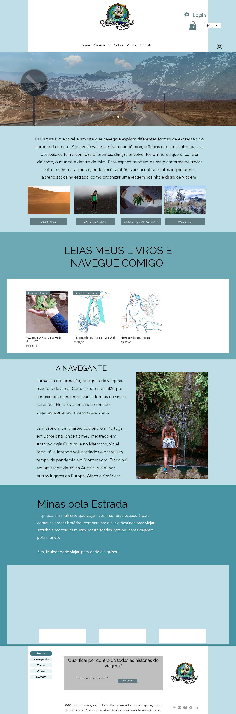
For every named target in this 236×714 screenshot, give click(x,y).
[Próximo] (216, 89)
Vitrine (41, 671)
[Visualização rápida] (142, 312)
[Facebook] (185, 707)
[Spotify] (190, 707)
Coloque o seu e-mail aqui (91, 678)
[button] (193, 25)
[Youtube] (179, 707)
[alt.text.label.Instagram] (219, 46)
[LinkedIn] (196, 707)
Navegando (41, 659)
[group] (118, 320)
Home (41, 653)
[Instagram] (174, 707)
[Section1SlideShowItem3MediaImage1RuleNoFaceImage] (122, 116)
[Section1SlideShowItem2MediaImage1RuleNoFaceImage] (118, 117)
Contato (41, 677)
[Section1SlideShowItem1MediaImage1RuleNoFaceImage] (113, 116)
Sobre (41, 665)
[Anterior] (19, 89)
